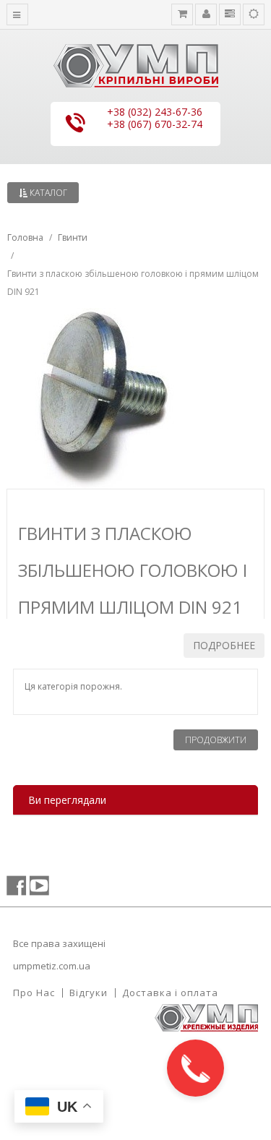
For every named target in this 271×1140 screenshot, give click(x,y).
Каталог (47, 193)
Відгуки (88, 992)
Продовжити (215, 740)
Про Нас (34, 992)
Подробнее (224, 645)
